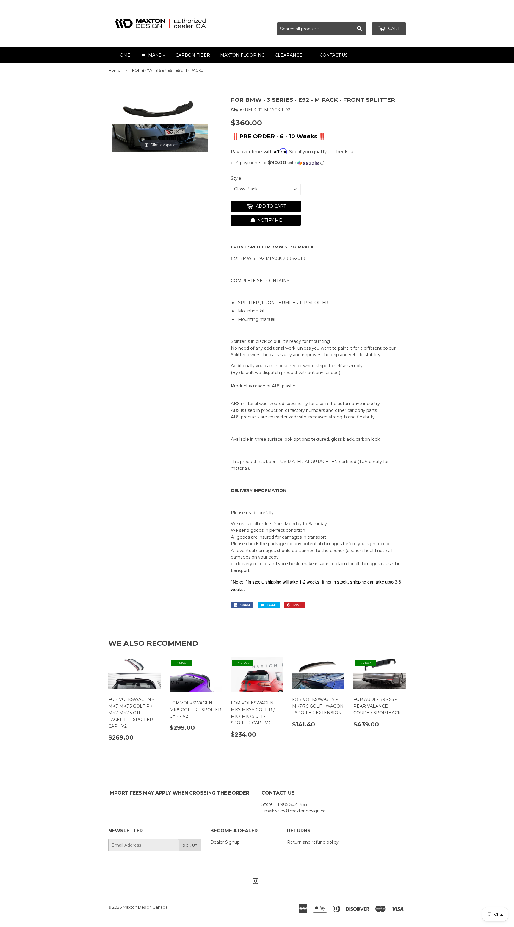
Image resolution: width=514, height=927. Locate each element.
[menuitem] (120, 55)
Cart (393, 28)
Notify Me (269, 220)
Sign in (353, 15)
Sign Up (190, 845)
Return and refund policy (313, 842)
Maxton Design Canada (145, 907)
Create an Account (387, 15)
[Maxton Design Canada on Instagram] (255, 882)
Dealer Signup (225, 842)
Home (114, 70)
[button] (318, 163)
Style (236, 178)
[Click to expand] (160, 123)
